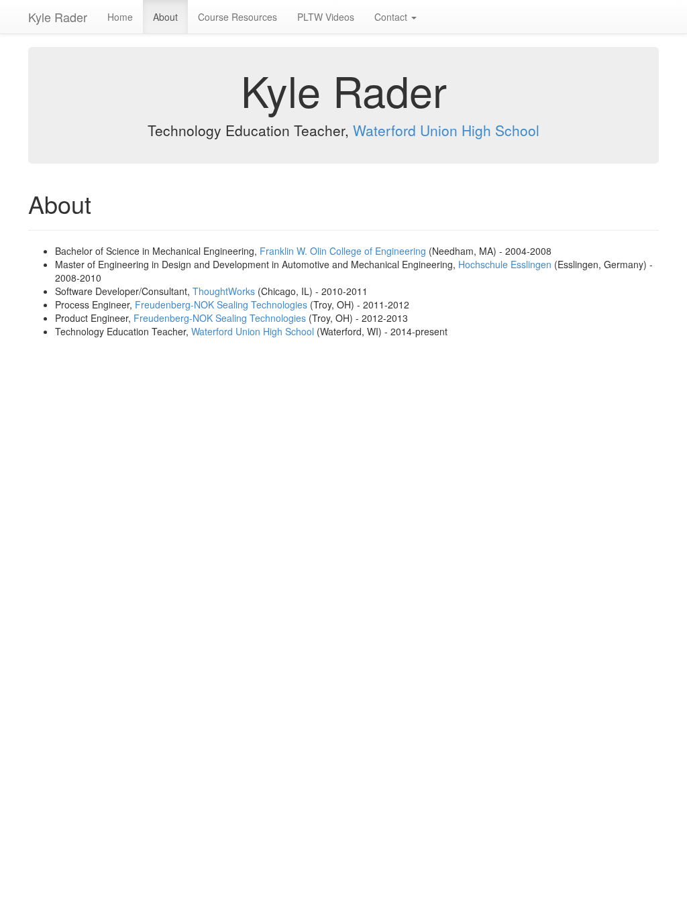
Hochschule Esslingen (504, 264)
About (165, 16)
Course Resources (237, 16)
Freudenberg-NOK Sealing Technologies (221, 304)
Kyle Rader (57, 16)
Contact (392, 16)
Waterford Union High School (446, 130)
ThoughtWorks (224, 291)
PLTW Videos (325, 16)
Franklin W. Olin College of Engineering (343, 250)
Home (120, 16)
